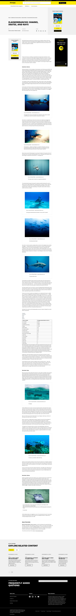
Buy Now (57, 28)
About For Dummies (13, 596)
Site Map (11, 603)
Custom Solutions (34, 6)
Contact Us (11, 598)
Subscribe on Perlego (58, 30)
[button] (17, 6)
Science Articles (24, 17)
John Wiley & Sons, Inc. (21, 609)
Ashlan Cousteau (11, 30)
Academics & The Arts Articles (16, 17)
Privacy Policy (43, 611)
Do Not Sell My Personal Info (56, 611)
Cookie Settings (49, 611)
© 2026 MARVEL (12, 614)
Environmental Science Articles (32, 17)
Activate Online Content (14, 600)
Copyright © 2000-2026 (13, 609)
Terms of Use (37, 611)
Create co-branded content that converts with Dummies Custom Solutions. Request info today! (38, 0)
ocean (24, 246)
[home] (12, 3)
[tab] (11, 550)
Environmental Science (39, 530)
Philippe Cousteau (17, 30)
